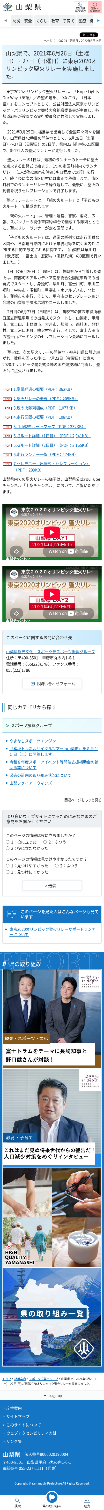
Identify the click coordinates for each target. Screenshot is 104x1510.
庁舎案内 (14, 1408)
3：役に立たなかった (29, 848)
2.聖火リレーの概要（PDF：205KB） (46, 398)
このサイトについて (23, 1425)
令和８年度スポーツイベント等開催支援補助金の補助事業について (53, 764)
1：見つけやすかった (29, 865)
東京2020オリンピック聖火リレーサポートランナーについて (52, 931)
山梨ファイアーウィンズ (30, 783)
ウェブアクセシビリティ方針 (31, 1433)
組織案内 (20, 1379)
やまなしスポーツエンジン (32, 741)
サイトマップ (18, 1416)
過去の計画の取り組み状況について (40, 775)
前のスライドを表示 (5, 21)
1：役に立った (24, 842)
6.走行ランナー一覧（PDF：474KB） (46, 454)
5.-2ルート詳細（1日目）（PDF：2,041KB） (52, 435)
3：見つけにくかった (29, 872)
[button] (80, 7)
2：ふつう (57, 842)
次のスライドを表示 (98, 21)
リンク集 (14, 1441)
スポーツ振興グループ (31, 725)
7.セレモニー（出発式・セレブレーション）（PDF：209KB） (52, 467)
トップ (6, 1379)
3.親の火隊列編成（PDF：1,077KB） (45, 408)
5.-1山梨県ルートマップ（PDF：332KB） (50, 426)
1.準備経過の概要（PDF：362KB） (44, 389)
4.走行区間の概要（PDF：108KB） (44, 417)
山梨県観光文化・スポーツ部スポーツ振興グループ (50, 651)
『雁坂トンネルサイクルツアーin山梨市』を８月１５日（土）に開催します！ (53, 751)
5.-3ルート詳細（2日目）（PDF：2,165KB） (52, 445)
